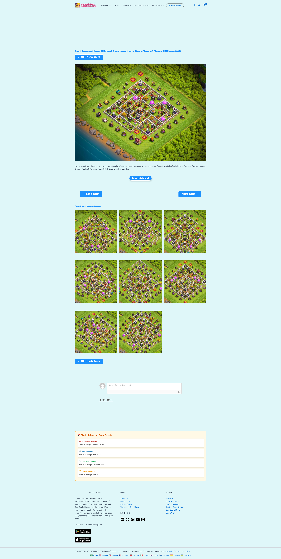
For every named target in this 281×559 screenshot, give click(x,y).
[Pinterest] (143, 520)
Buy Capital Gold (141, 5)
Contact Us (125, 501)
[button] (163, 5)
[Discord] (122, 520)
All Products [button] (157, 5)
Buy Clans (127, 5)
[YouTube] (138, 520)
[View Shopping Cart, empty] (204, 5)
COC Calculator (172, 504)
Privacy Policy (126, 504)
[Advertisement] (140, 33)
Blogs (117, 5)
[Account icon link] (199, 5)
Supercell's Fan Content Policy (177, 551)
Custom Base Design (174, 507)
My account (106, 5)
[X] (128, 520)
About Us (124, 498)
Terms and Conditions (129, 507)
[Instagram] (133, 520)
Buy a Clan (170, 513)
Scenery (169, 498)
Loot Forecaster (172, 501)
